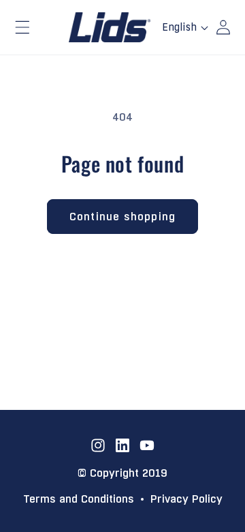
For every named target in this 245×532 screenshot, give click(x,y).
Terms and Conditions (78, 499)
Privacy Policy (186, 499)
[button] (22, 27)
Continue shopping (122, 216)
